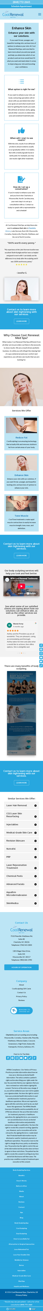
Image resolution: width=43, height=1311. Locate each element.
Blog (21, 1218)
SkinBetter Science (21, 1260)
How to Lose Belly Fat (22, 1239)
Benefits (22, 1175)
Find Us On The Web (21, 1054)
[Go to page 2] (21, 653)
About (21, 985)
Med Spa (21, 1281)
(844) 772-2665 (21, 2)
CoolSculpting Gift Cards (21, 989)
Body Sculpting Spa (21, 1223)
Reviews (21, 1000)
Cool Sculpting (21, 1228)
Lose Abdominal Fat (21, 1249)
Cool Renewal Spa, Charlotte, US (24, 1292)
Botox (21, 1265)
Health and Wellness (21, 1286)
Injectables (22, 1270)
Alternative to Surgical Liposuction (21, 1244)
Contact (21, 1207)
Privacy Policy (21, 996)
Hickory (8, 231)
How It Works (21, 1181)
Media (21, 1191)
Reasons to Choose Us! (24, 1010)
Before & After (21, 1186)
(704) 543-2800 (26, 945)
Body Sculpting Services (21, 1170)
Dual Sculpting (21, 1233)
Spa (21, 1212)
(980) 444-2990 (26, 960)
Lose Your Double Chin (21, 1255)
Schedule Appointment (21, 6)
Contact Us (21, 992)
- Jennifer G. (21, 273)
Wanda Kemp (18, 624)
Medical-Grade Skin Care (21, 1276)
